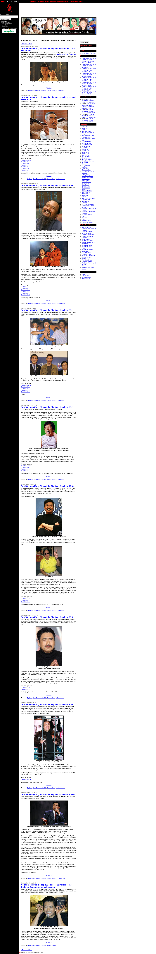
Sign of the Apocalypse (88, 198)
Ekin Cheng (85, 155)
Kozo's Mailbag (86, 170)
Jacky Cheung (86, 165)
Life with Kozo (86, 174)
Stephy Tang (85, 201)
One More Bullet (86, 252)
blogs (58, 1)
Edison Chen (85, 153)
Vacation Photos (86, 220)
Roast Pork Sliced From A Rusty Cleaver (88, 256)
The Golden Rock (87, 261)
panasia (52, 1)
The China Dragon (87, 260)
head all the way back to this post (67, 54)
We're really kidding (87, 222)
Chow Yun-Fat (86, 146)
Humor (84, 164)
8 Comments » (60, 698)
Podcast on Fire (86, 254)
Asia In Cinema (86, 227)
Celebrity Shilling (87, 144)
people (46, 1)
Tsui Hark (84, 217)
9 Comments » (60, 90)
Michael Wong (86, 179)
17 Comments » (60, 878)
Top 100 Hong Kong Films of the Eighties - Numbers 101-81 (48, 794)
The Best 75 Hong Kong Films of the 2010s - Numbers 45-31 (89, 83)
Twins (83, 219)
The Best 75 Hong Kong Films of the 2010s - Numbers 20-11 (89, 74)
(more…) (48, 88)
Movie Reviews (86, 182)
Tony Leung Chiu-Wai (88, 204)
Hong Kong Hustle (87, 245)
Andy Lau (84, 128)
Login (83, 274)
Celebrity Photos (86, 143)
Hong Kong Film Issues (88, 161)
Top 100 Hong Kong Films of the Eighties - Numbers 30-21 (47, 407)
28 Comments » (60, 179)
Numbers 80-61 (25, 162)
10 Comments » (60, 788)
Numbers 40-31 (25, 165)
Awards (84, 130)
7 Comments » (60, 400)
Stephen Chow (86, 200)
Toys (83, 216)
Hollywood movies (87, 159)
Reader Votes (51, 90)
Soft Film (84, 258)
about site (64, 1)
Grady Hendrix (86, 239)
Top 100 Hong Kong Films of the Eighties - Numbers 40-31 (47, 486)
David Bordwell (86, 233)
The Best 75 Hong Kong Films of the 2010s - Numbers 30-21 (89, 79)
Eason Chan (85, 152)
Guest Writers (86, 158)
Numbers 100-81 (26, 779)
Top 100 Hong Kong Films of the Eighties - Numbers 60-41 (47, 617)
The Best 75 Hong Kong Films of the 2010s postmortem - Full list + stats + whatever (89, 61)
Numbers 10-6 (25, 170)
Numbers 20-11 (25, 168)
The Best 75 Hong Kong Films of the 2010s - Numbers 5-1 (89, 66)
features (40, 1)
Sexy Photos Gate (87, 191)
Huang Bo (85, 162)
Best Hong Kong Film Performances (88, 136)
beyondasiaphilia (87, 232)
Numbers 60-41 (25, 163)
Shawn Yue (85, 195)
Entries (85, 275)
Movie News (85, 180)
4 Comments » (60, 479)
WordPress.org (86, 278)
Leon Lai (84, 173)
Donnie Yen (85, 150)
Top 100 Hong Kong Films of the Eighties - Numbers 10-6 (47, 185)
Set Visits (84, 189)
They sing (84, 202)
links (76, 1)
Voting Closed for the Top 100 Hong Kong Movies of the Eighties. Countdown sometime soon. (46, 886)
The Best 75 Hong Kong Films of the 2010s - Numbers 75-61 (89, 92)
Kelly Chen (85, 168)
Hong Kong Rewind (87, 249)
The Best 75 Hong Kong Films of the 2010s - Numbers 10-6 (89, 70)
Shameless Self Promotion (86, 193)
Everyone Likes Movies (88, 234)
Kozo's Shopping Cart (88, 171)
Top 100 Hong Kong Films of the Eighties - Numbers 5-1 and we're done (88, 106)
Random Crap (86, 186)
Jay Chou (84, 167)
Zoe (83, 109)
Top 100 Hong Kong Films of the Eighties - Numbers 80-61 (47, 704)
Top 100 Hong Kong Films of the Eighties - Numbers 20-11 (47, 310)
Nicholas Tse (85, 183)
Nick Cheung (85, 185)
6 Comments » (51, 945)
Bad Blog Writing (86, 131)
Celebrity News (86, 141)
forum (81, 1)
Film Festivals (86, 156)
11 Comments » (60, 303)
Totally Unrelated (87, 214)
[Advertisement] (9, 67)
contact (71, 1)
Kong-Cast (85, 251)
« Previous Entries (26, 44)
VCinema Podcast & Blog (89, 266)
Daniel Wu (85, 149)
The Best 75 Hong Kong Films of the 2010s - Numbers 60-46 (89, 88)
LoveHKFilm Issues (87, 176)
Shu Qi (84, 197)
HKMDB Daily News (87, 240)
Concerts (84, 147)
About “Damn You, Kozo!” (89, 53)
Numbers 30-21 (25, 167)
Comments (86, 277)
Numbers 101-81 (26, 160)
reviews (33, 1)
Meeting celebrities (87, 177)
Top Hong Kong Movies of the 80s (36, 90)
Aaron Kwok (85, 127)
